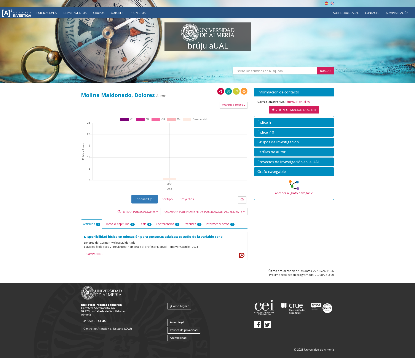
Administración (397, 13)
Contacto (372, 13)
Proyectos (138, 13)
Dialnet (241, 255)
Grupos (99, 13)
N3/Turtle (236, 91)
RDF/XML (220, 91)
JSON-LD (228, 91)
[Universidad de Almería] (101, 292)
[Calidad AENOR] (321, 308)
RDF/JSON (244, 91)
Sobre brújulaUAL (346, 13)
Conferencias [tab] (167, 224)
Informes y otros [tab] (219, 224)
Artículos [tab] (91, 224)
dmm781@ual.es (298, 102)
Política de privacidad (184, 330)
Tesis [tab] (144, 224)
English (332, 3)
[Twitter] (267, 324)
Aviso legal (177, 322)
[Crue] (293, 308)
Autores (117, 13)
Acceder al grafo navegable (294, 193)
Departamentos (75, 13)
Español (326, 3)
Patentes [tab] (192, 224)
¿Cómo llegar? (179, 306)
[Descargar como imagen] (242, 200)
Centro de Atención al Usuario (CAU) (107, 328)
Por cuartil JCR (145, 199)
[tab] (294, 92)
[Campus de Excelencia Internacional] (265, 308)
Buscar (325, 71)
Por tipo (167, 199)
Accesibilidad (178, 338)
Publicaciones (47, 13)
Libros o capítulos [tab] (119, 224)
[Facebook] (257, 324)
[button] (294, 92)
